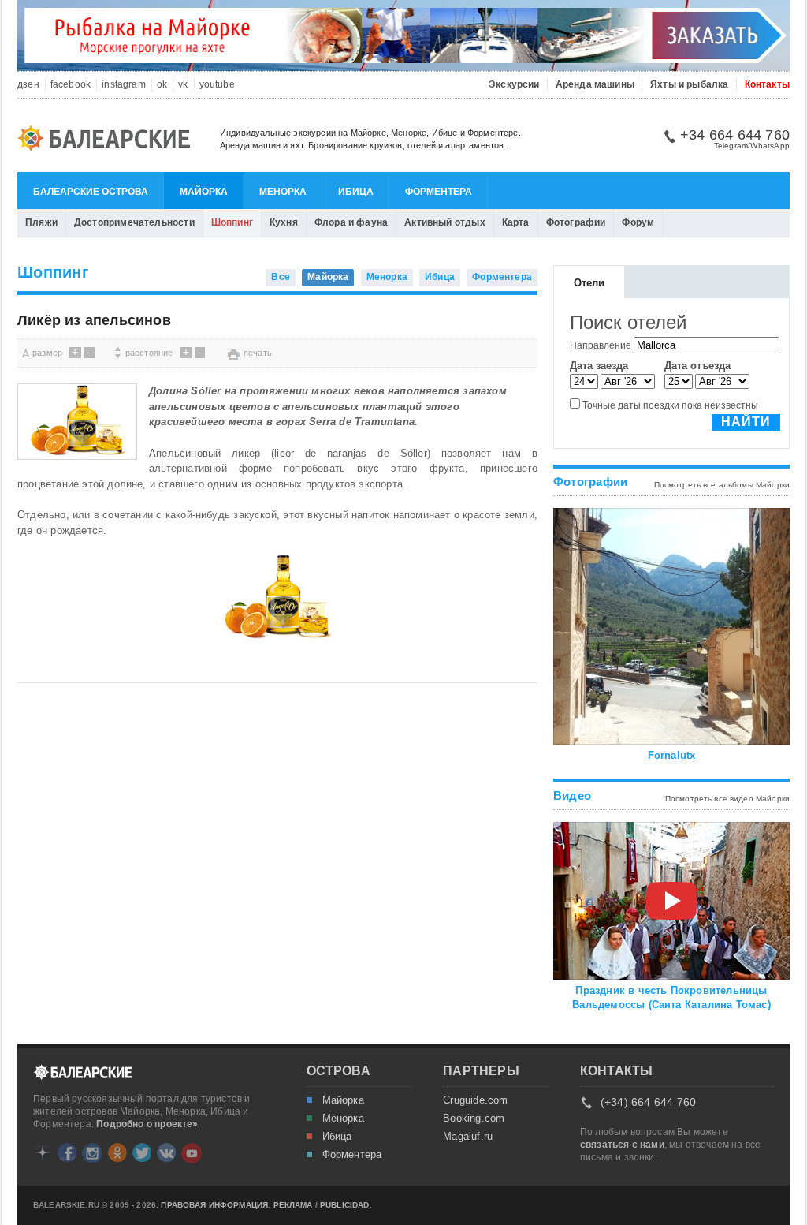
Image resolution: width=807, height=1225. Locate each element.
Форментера (438, 191)
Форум (638, 222)
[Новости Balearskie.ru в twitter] (141, 1152)
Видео (572, 795)
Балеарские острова (90, 191)
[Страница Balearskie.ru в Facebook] (67, 1152)
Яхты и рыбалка (689, 85)
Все (280, 276)
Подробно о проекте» (147, 1124)
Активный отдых (444, 222)
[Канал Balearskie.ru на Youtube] (191, 1153)
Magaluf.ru (468, 1136)
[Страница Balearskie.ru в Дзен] (42, 1152)
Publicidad (345, 1205)
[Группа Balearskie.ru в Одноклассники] (117, 1152)
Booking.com (473, 1118)
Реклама (293, 1205)
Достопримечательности (134, 222)
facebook (70, 85)
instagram (124, 85)
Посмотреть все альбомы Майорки (722, 484)
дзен (28, 85)
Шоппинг (232, 222)
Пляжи (41, 222)
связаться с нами (622, 1144)
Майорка (204, 191)
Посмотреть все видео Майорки (727, 798)
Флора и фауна (351, 222)
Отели (589, 283)
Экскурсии (514, 85)
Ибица (356, 191)
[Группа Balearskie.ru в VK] (166, 1152)
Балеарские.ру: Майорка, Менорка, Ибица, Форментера (108, 140)
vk (183, 85)
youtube (217, 85)
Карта (516, 222)
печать (258, 352)
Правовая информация (214, 1205)
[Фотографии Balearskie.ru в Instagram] (92, 1153)
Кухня (284, 222)
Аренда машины (595, 85)
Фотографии (576, 222)
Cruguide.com (475, 1100)
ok (162, 85)
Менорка (283, 191)
